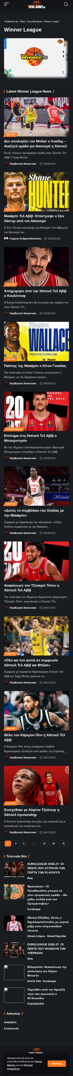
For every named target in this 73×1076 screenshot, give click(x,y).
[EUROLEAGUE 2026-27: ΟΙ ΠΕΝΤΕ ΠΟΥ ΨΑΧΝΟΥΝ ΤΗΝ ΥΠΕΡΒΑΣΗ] (14, 950)
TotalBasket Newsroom (22, 163)
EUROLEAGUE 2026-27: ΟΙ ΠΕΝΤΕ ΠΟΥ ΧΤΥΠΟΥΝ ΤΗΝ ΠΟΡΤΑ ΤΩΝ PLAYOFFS (46, 868)
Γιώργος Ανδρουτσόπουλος (25, 238)
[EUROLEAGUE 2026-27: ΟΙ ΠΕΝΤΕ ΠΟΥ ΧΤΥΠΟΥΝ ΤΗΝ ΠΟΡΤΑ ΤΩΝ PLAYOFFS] (14, 869)
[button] (57, 1063)
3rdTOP (10, 135)
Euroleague (14, 429)
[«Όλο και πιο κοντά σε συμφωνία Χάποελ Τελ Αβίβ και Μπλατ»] (36, 635)
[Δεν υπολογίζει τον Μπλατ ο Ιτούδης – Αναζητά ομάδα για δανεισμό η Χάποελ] (36, 116)
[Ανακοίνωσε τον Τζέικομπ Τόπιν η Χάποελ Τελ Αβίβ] (36, 561)
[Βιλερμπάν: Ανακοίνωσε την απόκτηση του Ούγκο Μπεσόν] (14, 972)
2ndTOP (10, 209)
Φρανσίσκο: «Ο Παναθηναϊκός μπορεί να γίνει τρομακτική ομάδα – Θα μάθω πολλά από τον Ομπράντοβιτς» (47, 895)
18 (53, 843)
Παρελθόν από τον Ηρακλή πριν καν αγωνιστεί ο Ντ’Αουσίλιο (46, 994)
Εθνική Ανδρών (36, 936)
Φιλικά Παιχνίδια (56, 936)
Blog (30, 878)
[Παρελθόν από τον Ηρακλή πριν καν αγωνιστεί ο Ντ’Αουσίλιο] (14, 995)
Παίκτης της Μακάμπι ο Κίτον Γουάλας (35, 366)
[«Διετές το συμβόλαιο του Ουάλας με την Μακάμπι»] (36, 486)
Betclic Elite (34, 981)
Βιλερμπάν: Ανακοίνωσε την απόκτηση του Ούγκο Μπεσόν (47, 971)
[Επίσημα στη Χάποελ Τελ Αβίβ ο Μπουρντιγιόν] (36, 411)
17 (44, 843)
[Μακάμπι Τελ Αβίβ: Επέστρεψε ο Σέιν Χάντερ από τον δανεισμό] (36, 191)
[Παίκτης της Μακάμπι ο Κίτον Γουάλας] (36, 341)
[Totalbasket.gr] (36, 4)
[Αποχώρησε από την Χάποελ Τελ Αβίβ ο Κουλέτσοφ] (36, 266)
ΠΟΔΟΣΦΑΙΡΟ (35, 1003)
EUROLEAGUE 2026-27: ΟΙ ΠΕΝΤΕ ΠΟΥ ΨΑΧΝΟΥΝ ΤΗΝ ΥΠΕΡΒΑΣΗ (46, 949)
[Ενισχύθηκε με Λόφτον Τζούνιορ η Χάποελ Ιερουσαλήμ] (36, 785)
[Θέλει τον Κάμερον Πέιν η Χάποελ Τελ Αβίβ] (36, 710)
